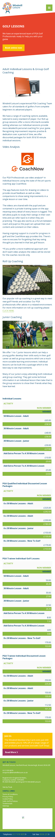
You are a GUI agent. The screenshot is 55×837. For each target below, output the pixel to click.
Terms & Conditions (10, 794)
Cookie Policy (8, 799)
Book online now (13, 47)
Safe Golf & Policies (10, 801)
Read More (11, 752)
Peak (10, 787)
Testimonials (7, 803)
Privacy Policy (8, 796)
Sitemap (6, 806)
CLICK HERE (8, 310)
